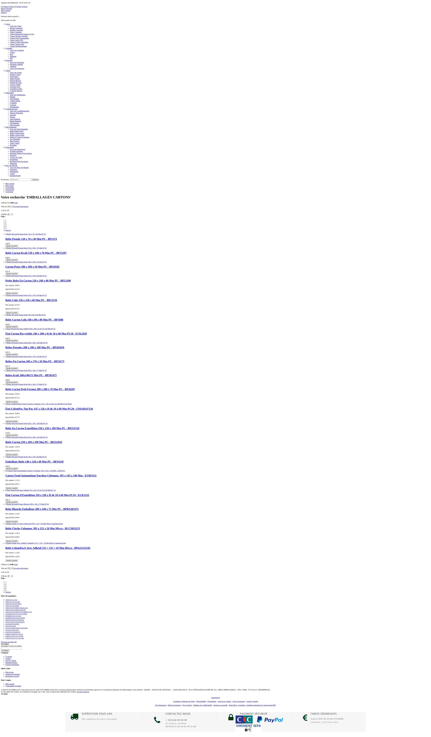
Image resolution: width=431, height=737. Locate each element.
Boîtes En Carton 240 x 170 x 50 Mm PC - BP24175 (34, 361)
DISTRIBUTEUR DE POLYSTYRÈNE (16, 614)
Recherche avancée (12, 676)
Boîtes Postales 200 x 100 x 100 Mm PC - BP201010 (34, 347)
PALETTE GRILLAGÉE (12, 630)
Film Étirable (14, 99)
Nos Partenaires (160, 705)
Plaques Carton (15, 75)
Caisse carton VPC (16, 40)
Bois (11, 54)
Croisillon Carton (16, 89)
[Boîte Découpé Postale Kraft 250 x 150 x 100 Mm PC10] (26, 423)
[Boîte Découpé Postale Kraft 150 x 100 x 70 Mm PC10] (26, 248)
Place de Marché (11, 166)
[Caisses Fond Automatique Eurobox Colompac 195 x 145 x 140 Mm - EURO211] (35, 471)
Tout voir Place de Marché (19, 168)
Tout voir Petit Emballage (19, 129)
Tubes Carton (14, 143)
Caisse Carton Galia (17, 44)
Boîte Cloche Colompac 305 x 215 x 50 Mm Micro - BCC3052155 (42, 528)
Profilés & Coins (16, 83)
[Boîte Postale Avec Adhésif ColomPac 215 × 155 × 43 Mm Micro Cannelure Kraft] (35, 543)
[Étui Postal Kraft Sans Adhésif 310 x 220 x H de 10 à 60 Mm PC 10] (30, 490)
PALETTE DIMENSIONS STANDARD (16, 628)
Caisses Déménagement (18, 46)
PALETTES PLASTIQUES (12, 632)
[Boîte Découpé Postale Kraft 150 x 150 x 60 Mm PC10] (26, 295)
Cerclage (13, 105)
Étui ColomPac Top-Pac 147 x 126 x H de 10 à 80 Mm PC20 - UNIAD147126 (49, 408)
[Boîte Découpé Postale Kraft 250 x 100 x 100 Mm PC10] (26, 437)
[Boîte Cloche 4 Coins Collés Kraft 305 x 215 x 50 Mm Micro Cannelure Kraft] (34, 524)
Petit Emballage (10, 127)
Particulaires (14, 77)
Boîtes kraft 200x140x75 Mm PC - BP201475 (31, 375)
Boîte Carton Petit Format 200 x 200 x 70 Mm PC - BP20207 (40, 389)
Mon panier (9, 186)
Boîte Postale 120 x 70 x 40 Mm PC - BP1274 (31, 238)
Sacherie (13, 115)
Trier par (4, 206)
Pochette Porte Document (19, 161)
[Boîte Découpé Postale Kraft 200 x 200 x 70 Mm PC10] (26, 384)
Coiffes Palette (15, 101)
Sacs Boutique (15, 139)
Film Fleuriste (15, 125)
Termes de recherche (12, 674)
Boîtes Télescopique (17, 133)
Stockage (13, 155)
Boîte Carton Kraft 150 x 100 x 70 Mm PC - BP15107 (36, 252)
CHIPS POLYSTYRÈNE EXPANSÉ (15, 610)
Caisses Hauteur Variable (19, 36)
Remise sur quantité (220, 705)
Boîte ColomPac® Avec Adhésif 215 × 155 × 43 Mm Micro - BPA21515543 (47, 547)
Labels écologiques (12, 665)
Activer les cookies (224, 701)
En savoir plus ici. (83, 692)
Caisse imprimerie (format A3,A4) (22, 34)
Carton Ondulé (15, 85)
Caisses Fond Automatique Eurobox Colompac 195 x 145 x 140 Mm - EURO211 (51, 475)
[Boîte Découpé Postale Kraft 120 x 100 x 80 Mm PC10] (26, 276)
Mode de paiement (174, 705)
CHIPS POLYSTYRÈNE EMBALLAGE (16, 608)
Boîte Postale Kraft (16, 131)
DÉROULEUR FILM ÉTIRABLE (14, 620)
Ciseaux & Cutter (16, 157)
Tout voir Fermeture (17, 62)
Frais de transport (239, 701)
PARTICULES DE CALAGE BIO (14, 638)
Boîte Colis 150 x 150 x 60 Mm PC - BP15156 (31, 300)
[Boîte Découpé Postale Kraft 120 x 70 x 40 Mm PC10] (25, 234)
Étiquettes (13, 163)
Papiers (12, 117)
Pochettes (13, 145)
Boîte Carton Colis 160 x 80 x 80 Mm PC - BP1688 (34, 319)
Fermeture (9, 60)
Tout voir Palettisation (17, 95)
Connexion (9, 192)
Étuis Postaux (15, 141)
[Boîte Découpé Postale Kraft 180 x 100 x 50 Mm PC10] (26, 262)
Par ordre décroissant (20, 206)
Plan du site (9, 672)
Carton (12, 52)
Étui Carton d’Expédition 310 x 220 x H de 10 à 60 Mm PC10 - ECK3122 (47, 495)
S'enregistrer (9, 190)
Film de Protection (16, 113)
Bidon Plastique (15, 121)
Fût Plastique (14, 123)
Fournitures (14, 159)
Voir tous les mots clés (9, 642)
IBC (11, 58)
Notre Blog (233, 705)
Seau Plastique (15, 119)
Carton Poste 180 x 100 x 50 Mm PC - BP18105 (32, 266)
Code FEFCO (215, 698)
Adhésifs (13, 66)
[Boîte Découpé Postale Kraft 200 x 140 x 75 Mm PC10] (26, 370)
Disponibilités (201, 701)
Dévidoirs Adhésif (16, 64)
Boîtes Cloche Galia (17, 135)
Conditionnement (11, 109)
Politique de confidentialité (202, 705)
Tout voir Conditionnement (19, 111)
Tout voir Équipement (17, 149)
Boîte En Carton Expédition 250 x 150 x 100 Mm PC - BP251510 (42, 428)
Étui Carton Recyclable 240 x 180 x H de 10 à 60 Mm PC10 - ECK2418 (46, 333)
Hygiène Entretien (16, 151)
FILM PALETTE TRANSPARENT (15, 622)
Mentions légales (11, 663)
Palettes (12, 97)
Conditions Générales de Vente (184, 701)
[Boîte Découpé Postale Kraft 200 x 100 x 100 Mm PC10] (26, 343)
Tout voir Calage (16, 73)
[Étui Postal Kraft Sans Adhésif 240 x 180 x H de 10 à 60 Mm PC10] (30, 329)
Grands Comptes (252, 701)
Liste (16, 203)
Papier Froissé (15, 79)
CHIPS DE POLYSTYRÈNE (13, 604)
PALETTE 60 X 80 (10, 626)
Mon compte (9, 184)
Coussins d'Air (15, 87)
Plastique (13, 56)
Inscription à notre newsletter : (11, 646)
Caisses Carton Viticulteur (19, 42)
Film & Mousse (15, 81)
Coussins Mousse (16, 91)
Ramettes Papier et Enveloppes (21, 153)
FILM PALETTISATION (12, 624)
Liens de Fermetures (17, 69)
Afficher (4, 214)
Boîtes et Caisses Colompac (20, 137)
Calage (7, 71)
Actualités (241, 705)
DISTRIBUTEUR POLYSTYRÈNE (15, 618)
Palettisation (9, 93)
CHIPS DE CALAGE (11, 600)
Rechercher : (5, 180)
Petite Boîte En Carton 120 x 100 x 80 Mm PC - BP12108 (38, 280)
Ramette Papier (15, 176)
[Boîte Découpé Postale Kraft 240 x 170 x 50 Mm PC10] (26, 356)
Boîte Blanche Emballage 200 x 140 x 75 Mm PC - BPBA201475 (42, 509)
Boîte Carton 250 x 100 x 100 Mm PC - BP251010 (33, 442)
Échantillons (212, 701)
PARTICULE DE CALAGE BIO (14, 636)
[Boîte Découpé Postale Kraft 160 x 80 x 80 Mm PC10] (25, 315)
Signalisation (14, 107)
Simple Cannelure (16, 28)
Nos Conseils (187, 705)
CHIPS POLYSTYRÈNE (12, 606)
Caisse (7, 24)
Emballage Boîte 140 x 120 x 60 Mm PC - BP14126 (34, 461)
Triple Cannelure (16, 32)
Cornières (13, 103)
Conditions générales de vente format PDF (261, 705)
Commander (9, 188)
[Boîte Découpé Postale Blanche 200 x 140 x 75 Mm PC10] (27, 504)
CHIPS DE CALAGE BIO (12, 602)
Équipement (9, 147)
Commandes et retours (13, 686)
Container (8, 48)
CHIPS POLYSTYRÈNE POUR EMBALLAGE (18, 612)
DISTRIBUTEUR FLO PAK (13, 616)
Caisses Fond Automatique (19, 38)
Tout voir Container (17, 50)
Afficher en (5, 203)
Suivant (8, 230)
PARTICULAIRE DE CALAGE (14, 634)
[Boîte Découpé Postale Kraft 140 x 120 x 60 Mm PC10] (26, 457)
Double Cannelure (16, 30)
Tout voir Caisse (15, 26)
